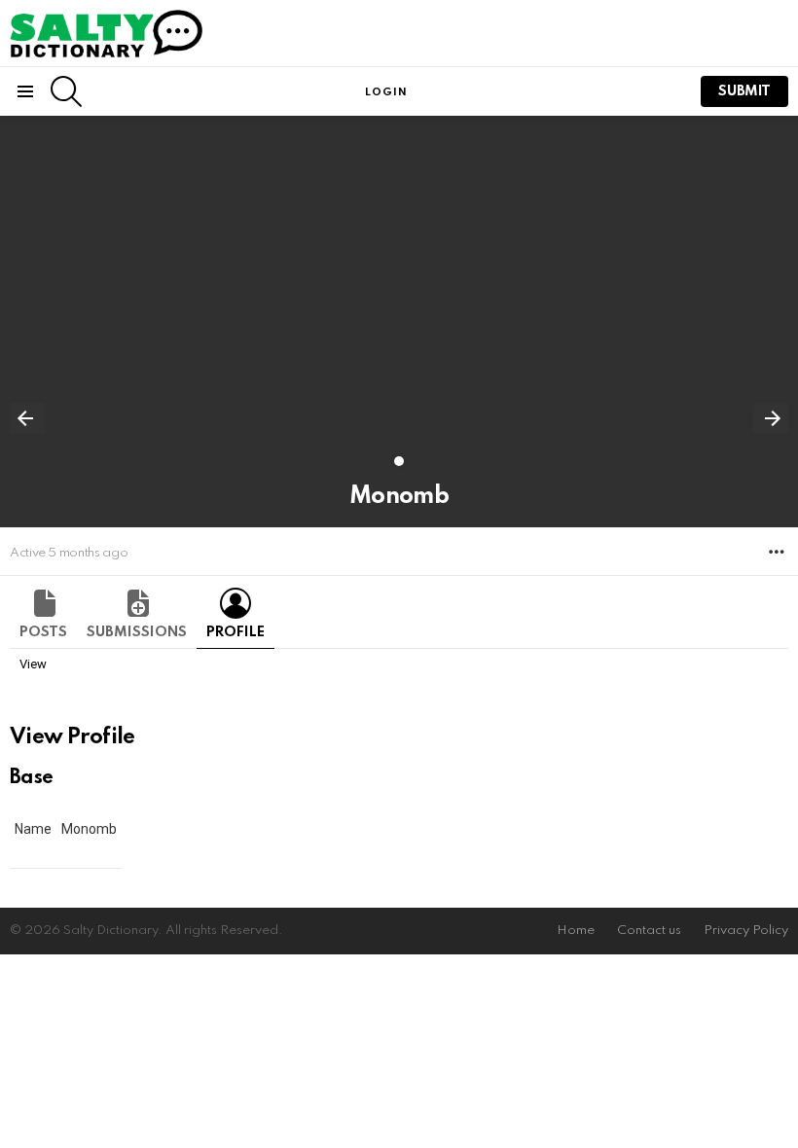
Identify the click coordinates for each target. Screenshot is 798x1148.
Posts (43, 632)
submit (744, 91)
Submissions (137, 632)
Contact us (649, 930)
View (33, 664)
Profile (235, 632)
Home (576, 930)
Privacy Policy (746, 930)
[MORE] (776, 551)
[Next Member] (770, 418)
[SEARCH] (66, 91)
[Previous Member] (27, 418)
